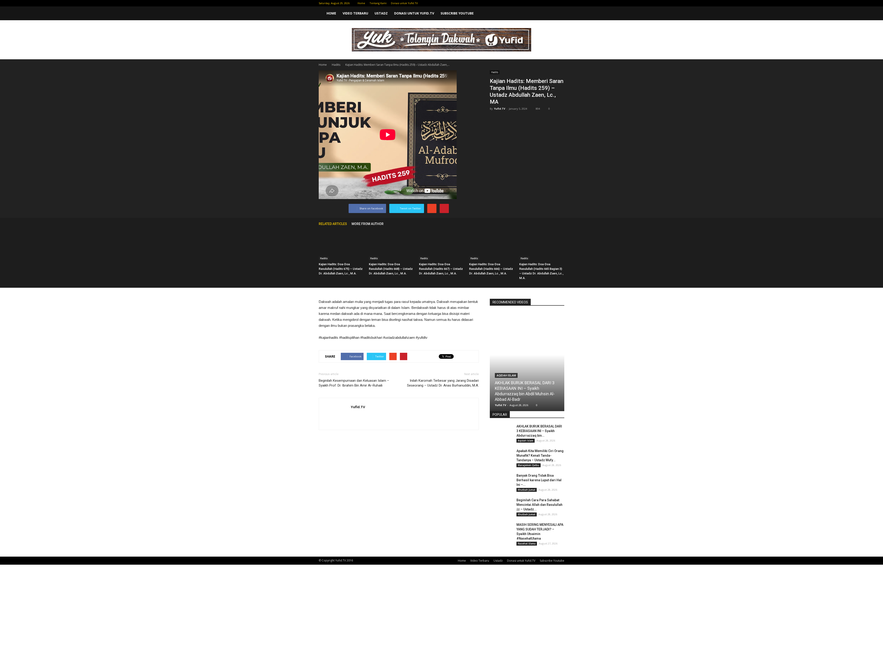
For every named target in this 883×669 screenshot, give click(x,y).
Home (361, 3)
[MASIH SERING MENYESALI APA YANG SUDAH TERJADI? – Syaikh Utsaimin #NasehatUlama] (501, 530)
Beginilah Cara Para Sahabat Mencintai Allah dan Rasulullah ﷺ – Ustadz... (539, 504)
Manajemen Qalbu (528, 465)
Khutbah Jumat (526, 489)
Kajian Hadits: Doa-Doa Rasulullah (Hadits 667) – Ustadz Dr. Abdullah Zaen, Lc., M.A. (441, 268)
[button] (558, 13)
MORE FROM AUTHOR (368, 224)
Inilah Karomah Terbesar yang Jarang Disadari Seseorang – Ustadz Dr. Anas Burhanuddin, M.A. (443, 383)
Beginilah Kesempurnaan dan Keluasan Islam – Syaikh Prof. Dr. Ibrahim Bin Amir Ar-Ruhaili (354, 383)
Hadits (494, 72)
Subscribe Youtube (457, 13)
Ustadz (381, 13)
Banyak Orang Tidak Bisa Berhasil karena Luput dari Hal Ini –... (539, 480)
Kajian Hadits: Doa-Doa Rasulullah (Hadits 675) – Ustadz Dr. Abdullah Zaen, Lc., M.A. (341, 268)
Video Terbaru (355, 13)
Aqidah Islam (506, 375)
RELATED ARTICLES (333, 224)
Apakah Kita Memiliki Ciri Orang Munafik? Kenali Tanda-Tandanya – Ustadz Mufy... (540, 455)
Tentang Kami (378, 3)
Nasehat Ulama (527, 543)
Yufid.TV (499, 108)
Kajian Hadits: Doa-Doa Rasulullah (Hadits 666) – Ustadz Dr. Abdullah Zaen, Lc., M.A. (491, 268)
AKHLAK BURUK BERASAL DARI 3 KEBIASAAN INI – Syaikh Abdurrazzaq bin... (539, 430)
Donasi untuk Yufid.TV (404, 3)
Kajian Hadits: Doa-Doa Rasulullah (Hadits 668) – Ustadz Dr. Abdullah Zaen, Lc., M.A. (391, 268)
